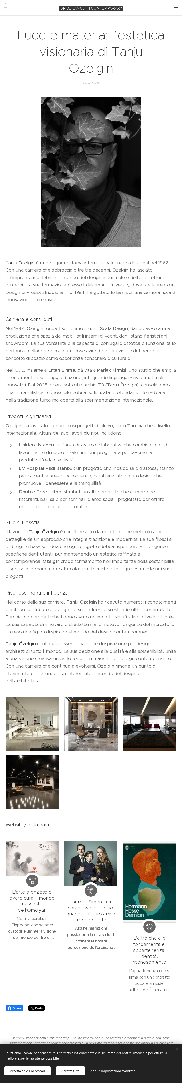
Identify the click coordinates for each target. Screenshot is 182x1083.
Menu (176, 5)
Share (17, 1008)
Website (14, 825)
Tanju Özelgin (20, 263)
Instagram (38, 825)
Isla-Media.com (82, 1038)
